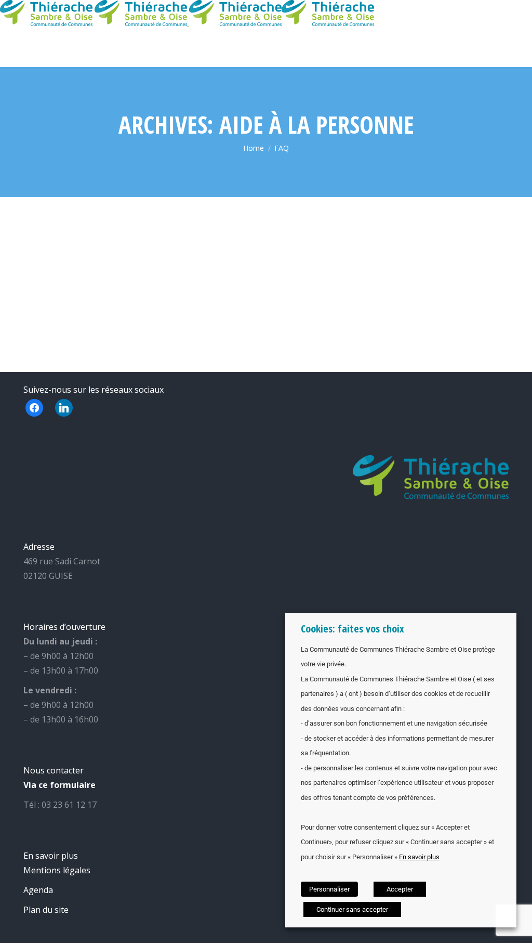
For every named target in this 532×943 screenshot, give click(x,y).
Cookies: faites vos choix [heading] (352, 629)
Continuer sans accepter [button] (352, 909)
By (56, 255)
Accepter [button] (400, 889)
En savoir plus (419, 857)
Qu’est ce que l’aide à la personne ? (370, 216)
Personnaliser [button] (329, 889)
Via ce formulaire (59, 785)
